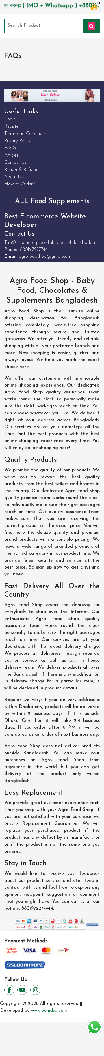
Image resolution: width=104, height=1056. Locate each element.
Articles (11, 155)
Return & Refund (20, 170)
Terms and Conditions (25, 133)
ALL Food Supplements (52, 201)
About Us (13, 177)
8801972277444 (35, 249)
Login (10, 119)
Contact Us (15, 162)
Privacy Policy (17, 141)
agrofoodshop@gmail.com (45, 256)
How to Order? (19, 184)
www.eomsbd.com (49, 1010)
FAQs (10, 148)
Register (12, 126)
